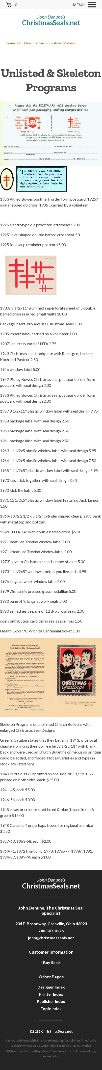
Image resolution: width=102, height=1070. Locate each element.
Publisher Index (51, 1001)
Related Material (63, 43)
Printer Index (51, 994)
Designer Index (51, 987)
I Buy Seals (51, 962)
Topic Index (51, 1008)
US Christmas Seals (33, 43)
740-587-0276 (51, 930)
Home (10, 43)
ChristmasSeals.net (51, 22)
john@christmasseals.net (51, 937)
